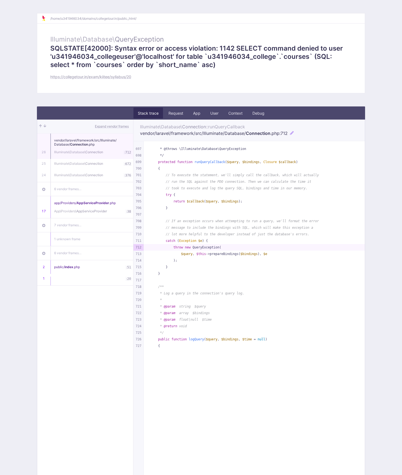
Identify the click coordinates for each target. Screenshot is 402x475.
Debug (258, 113)
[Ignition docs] (46, 18)
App (196, 113)
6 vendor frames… (67, 189)
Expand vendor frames (112, 126)
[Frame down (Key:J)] (44, 126)
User (214, 113)
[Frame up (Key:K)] (40, 126)
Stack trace (148, 113)
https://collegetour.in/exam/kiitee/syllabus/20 (90, 76)
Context (235, 113)
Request (175, 113)
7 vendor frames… (67, 225)
